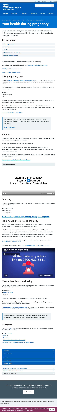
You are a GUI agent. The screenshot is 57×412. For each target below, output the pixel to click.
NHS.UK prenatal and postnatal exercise (12, 68)
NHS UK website (8, 328)
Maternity (24, 20)
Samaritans (6, 337)
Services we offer (16, 20)
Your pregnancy (31, 20)
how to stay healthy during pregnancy (37, 65)
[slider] (23, 193)
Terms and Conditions (42, 401)
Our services (8, 20)
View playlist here (9, 127)
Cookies (34, 401)
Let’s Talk (5, 335)
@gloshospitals (17, 241)
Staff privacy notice (4, 403)
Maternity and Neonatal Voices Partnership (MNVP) (36, 245)
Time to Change (7, 333)
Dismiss (52, 409)
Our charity (49, 1)
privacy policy (29, 410)
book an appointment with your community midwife (21, 80)
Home (3, 20)
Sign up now (28, 391)
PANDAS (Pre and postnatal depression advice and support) (18, 342)
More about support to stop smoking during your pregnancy (26, 217)
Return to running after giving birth (11, 72)
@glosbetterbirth (6, 241)
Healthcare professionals (40, 1)
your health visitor (8, 292)
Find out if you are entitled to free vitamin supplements (16, 160)
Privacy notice (51, 401)
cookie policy (20, 410)
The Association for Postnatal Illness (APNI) (14, 340)
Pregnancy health (40, 20)
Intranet (55, 1)
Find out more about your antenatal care (12, 112)
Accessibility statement (26, 401)
